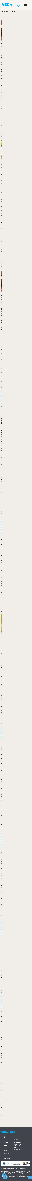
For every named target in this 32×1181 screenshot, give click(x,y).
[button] (30, 1177)
